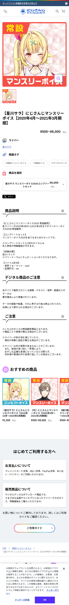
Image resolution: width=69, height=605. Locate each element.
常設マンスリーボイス (21, 548)
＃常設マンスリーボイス (15, 163)
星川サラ (6, 147)
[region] (34, 584)
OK (44, 600)
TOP (4, 548)
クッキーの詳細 (22, 600)
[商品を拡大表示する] (58, 78)
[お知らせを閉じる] (66, 3)
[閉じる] (63, 568)
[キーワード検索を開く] (57, 11)
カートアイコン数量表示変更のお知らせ (20, 3)
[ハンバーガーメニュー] (5, 11)
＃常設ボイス (39, 163)
